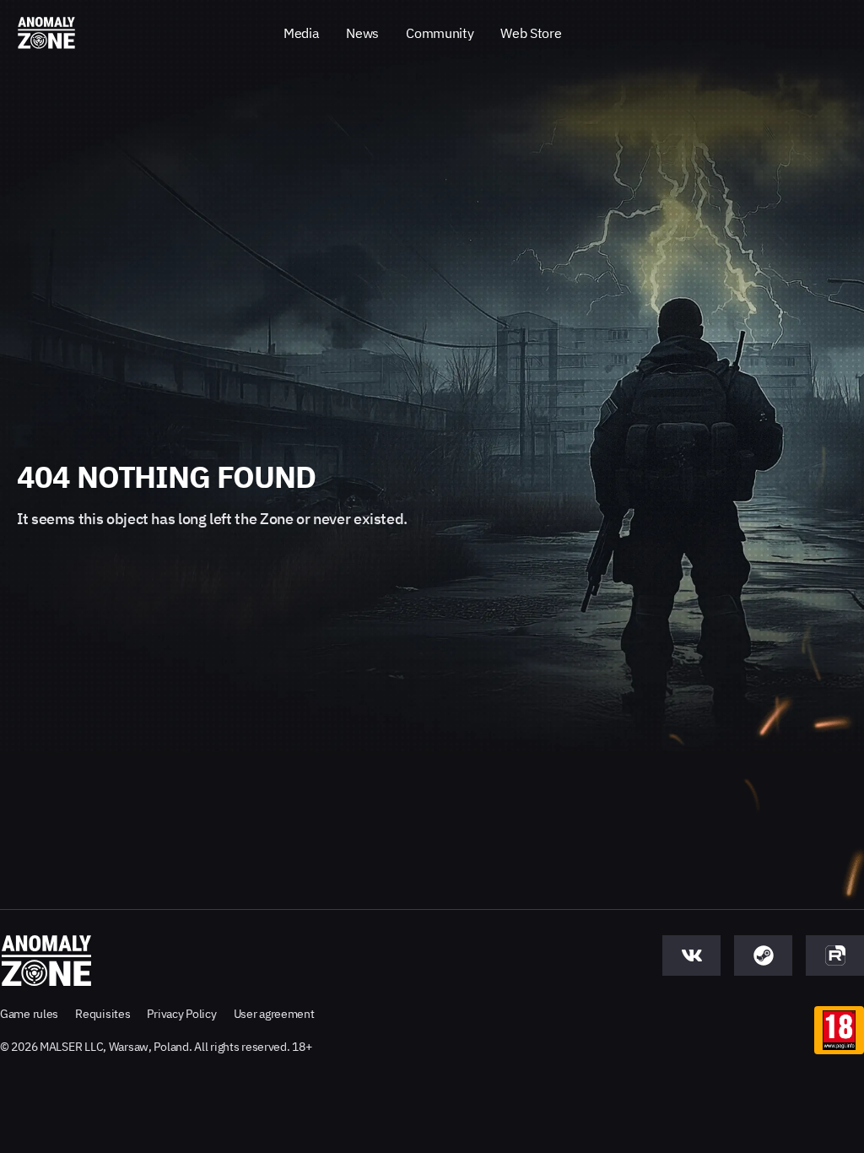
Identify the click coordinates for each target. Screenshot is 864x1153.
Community (439, 32)
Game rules (29, 1013)
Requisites (102, 1013)
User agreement (274, 1013)
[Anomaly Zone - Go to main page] (46, 34)
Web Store (530, 32)
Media (301, 32)
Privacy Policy (181, 1013)
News (362, 32)
